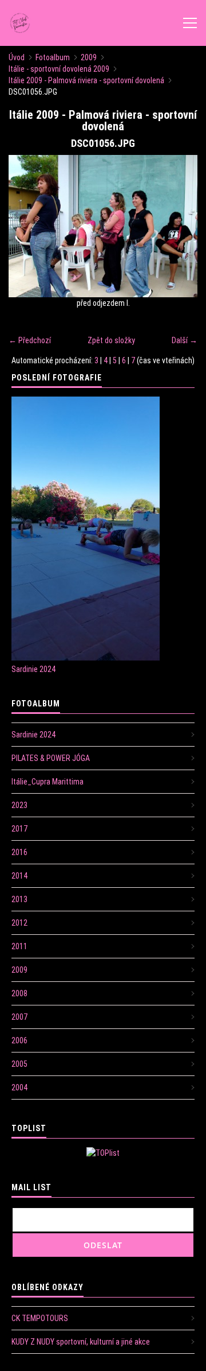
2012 (19, 922)
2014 (19, 875)
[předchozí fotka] (27, 226)
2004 (19, 1087)
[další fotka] (179, 226)
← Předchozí (30, 340)
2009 (89, 57)
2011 (19, 946)
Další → (184, 340)
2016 (19, 852)
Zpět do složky (111, 340)
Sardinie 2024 (33, 669)
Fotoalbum (52, 57)
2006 (19, 1040)
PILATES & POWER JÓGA (50, 758)
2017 (19, 828)
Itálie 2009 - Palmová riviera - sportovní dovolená (86, 80)
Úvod (17, 57)
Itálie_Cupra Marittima (47, 781)
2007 (19, 1017)
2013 (19, 899)
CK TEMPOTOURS (39, 1318)
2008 (19, 993)
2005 (19, 1064)
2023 (19, 805)
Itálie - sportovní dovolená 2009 (59, 68)
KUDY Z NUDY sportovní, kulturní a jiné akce (80, 1341)
